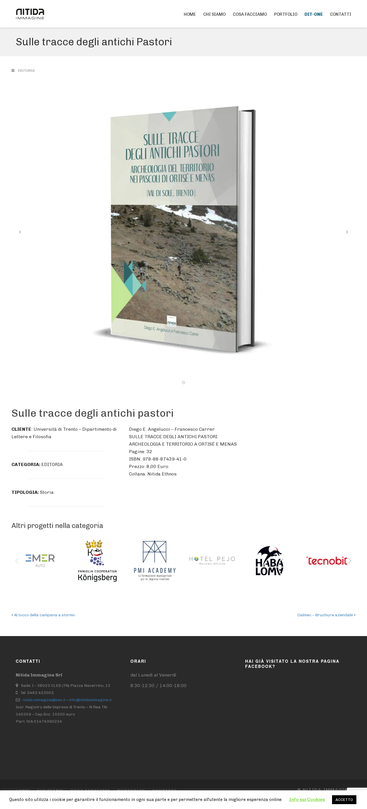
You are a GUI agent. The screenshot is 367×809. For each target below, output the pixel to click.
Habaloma (263, 551)
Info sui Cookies (307, 799)
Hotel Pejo (206, 551)
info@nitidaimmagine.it (90, 699)
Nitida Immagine (324, 790)
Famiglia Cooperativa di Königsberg (94, 562)
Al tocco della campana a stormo (44, 615)
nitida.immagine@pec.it (44, 699)
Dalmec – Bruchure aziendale (325, 615)
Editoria (26, 71)
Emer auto (33, 551)
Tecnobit (318, 551)
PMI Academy (147, 555)
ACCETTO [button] (344, 800)
